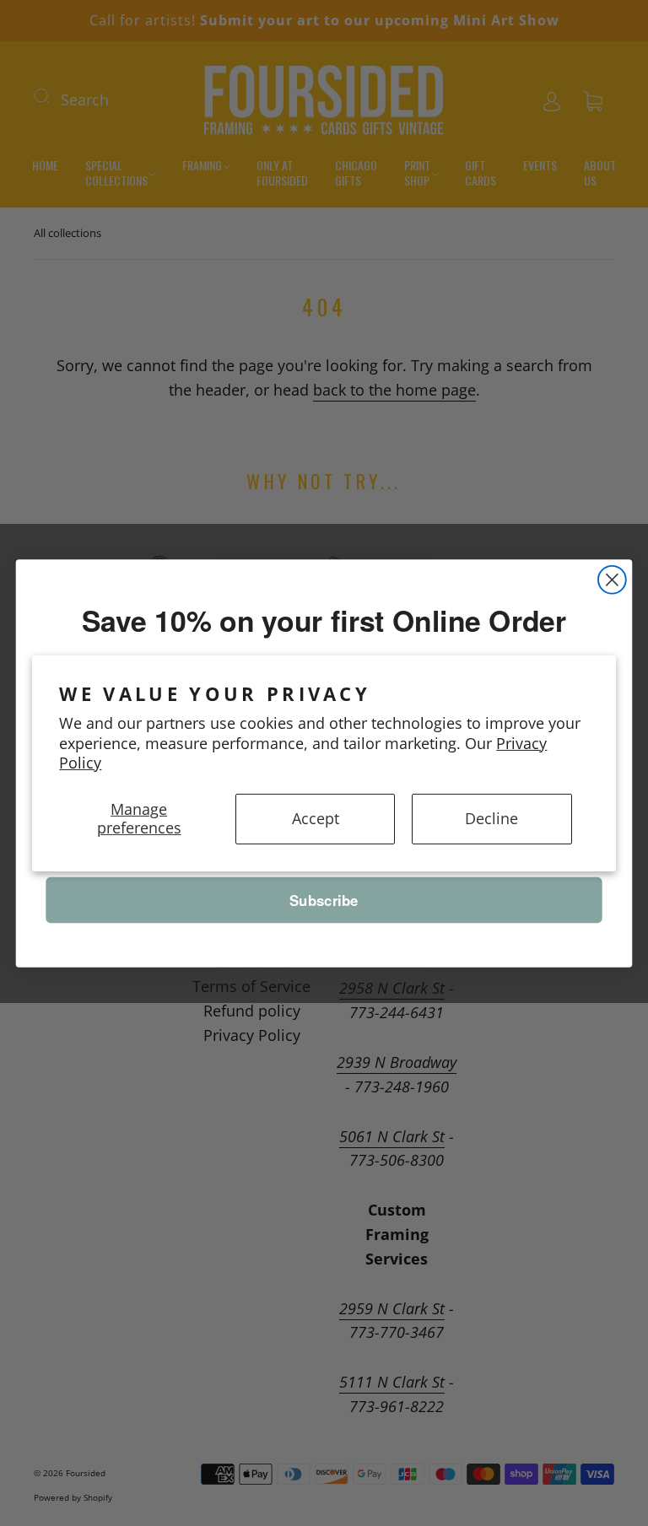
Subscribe (323, 899)
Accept (315, 818)
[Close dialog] (612, 579)
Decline (491, 818)
